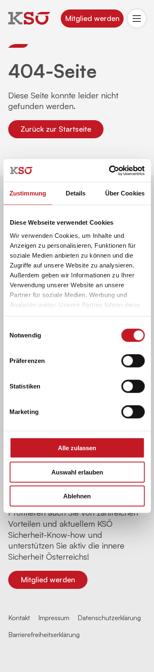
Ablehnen (77, 496)
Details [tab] (76, 193)
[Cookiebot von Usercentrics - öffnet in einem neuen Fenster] (110, 170)
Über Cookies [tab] (125, 193)
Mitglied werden (92, 18)
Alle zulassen (77, 447)
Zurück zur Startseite (56, 128)
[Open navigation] (137, 18)
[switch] (133, 360)
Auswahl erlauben (77, 471)
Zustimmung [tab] (27, 193)
